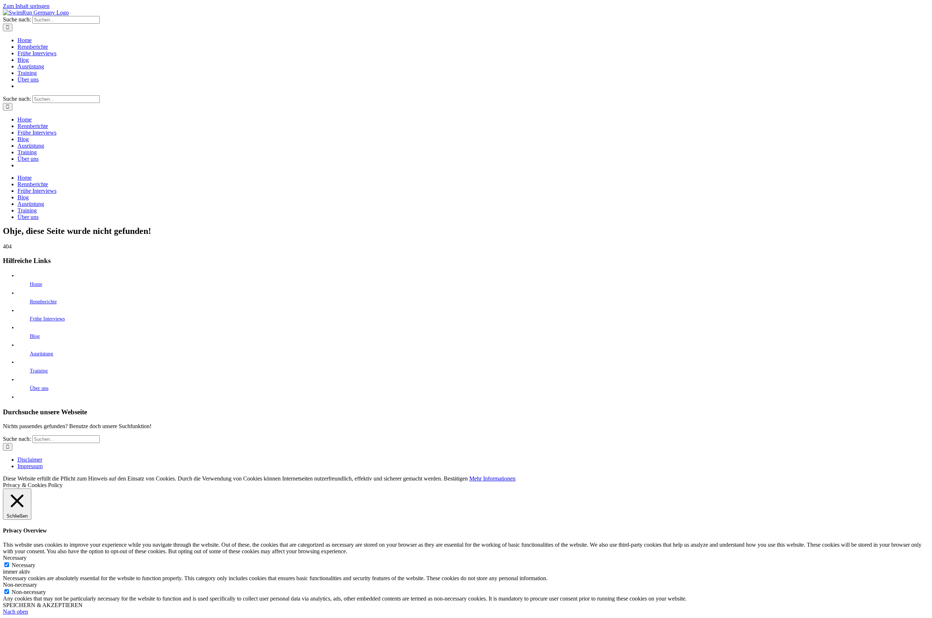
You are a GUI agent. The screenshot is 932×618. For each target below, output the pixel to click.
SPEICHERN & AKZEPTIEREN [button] (43, 605)
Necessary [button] (15, 558)
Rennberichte (43, 301)
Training (39, 371)
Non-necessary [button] (20, 585)
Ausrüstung (41, 353)
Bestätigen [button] (456, 478)
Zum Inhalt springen (26, 6)
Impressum (30, 466)
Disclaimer (29, 459)
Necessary (23, 565)
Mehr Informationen (492, 478)
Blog (35, 336)
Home (36, 284)
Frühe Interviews (47, 319)
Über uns (39, 388)
